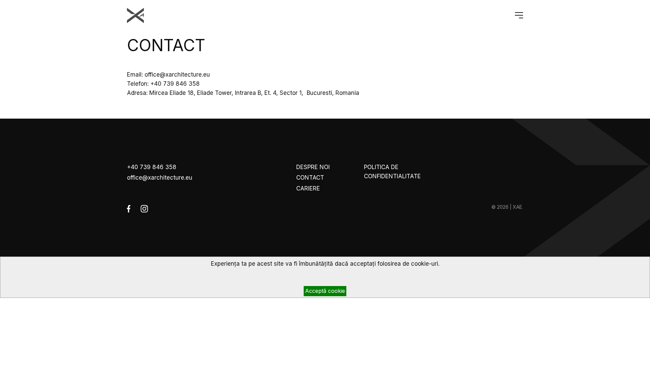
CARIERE (308, 188)
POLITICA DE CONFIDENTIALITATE (392, 172)
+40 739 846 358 (151, 167)
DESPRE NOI (313, 167)
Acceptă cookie (325, 290)
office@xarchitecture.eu (159, 177)
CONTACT (310, 177)
